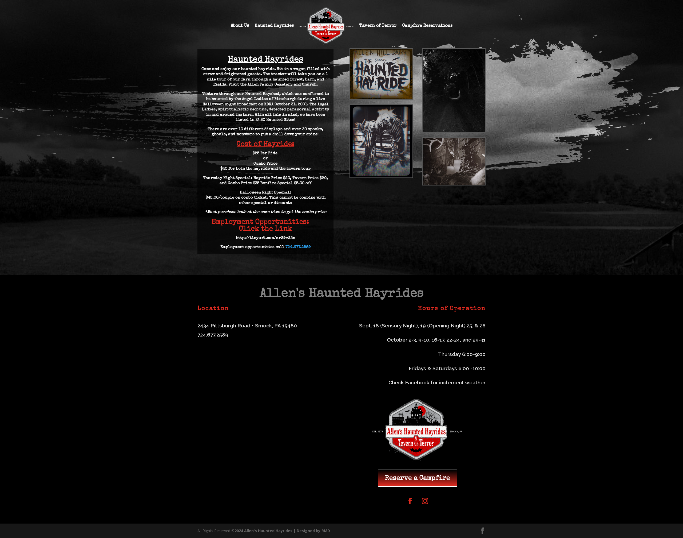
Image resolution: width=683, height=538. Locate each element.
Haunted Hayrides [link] (274, 26)
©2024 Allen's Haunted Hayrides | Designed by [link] (276, 530)
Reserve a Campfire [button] (417, 478)
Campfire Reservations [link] (427, 26)
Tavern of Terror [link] (377, 26)
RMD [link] (325, 530)
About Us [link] (240, 26)
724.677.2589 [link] (298, 247)
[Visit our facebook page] (482, 531)
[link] (326, 26)
